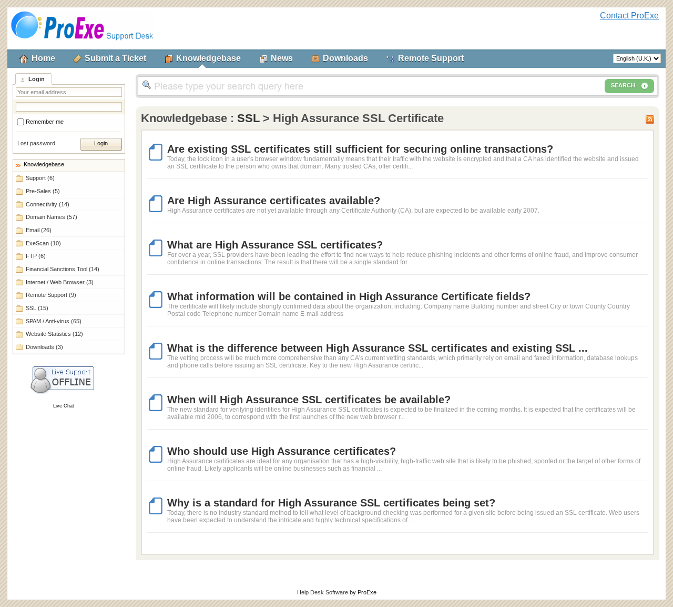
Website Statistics (54, 334)
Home (43, 58)
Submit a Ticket (115, 58)
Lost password (36, 143)
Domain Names (51, 217)
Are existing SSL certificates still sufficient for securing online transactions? (360, 149)
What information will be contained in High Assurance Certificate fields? (349, 296)
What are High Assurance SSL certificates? (275, 245)
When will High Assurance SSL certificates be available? (309, 399)
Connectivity (47, 204)
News (282, 58)
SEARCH (623, 85)
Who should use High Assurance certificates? (281, 451)
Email (39, 230)
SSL (37, 308)
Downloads (345, 58)
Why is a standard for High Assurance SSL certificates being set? (331, 503)
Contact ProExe (629, 15)
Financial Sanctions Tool (62, 269)
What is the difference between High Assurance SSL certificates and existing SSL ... (377, 348)
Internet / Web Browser (60, 282)
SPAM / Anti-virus (53, 321)
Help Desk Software (322, 592)
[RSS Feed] (650, 118)
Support (40, 178)
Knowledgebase (208, 58)
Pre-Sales (43, 191)
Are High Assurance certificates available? (273, 200)
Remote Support (431, 58)
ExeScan (43, 243)
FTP (36, 256)
